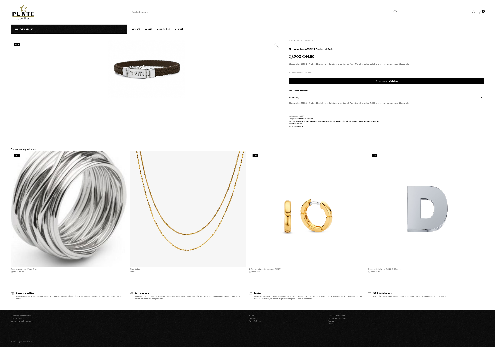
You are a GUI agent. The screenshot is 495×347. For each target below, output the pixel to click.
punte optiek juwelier (325, 121)
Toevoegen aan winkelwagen (388, 81)
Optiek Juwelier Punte (337, 318)
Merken (331, 324)
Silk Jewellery (297, 124)
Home (291, 41)
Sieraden (299, 41)
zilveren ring (375, 121)
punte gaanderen (311, 121)
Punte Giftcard (255, 321)
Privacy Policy (17, 318)
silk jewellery (337, 121)
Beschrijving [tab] (294, 97)
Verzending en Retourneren (22, 321)
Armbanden (309, 41)
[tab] (386, 90)
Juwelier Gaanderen (336, 316)
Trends (331, 321)
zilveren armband (364, 121)
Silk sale (346, 121)
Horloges (253, 318)
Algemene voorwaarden (21, 316)
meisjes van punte (299, 121)
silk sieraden (353, 121)
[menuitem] (135, 29)
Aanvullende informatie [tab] (298, 91)
